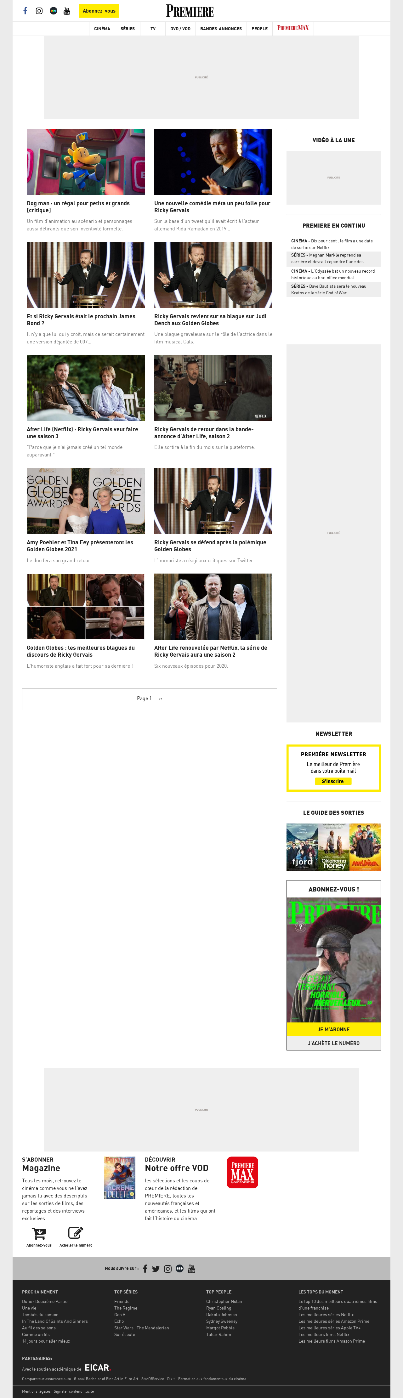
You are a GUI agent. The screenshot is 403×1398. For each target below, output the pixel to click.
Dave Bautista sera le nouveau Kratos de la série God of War (328, 289)
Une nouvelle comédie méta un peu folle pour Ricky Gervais (212, 206)
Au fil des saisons (39, 1327)
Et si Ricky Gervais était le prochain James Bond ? (81, 319)
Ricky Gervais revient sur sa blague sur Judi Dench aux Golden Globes (210, 319)
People (260, 28)
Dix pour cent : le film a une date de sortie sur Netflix (332, 244)
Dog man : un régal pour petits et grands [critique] (78, 206)
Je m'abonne (334, 1029)
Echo (119, 1321)
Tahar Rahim (218, 1334)
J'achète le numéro (334, 1043)
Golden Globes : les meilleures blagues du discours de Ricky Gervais (81, 651)
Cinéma (102, 28)
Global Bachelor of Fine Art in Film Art (106, 1378)
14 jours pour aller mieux (46, 1341)
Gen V (119, 1314)
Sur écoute (124, 1334)
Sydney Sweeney (221, 1321)
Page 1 (144, 698)
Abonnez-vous (99, 11)
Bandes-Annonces (221, 28)
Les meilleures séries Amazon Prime (333, 1321)
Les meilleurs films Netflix (323, 1334)
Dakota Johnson (221, 1314)
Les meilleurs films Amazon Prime (331, 1341)
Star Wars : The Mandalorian (141, 1327)
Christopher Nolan (224, 1301)
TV (153, 28)
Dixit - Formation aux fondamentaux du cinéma (206, 1378)
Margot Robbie (220, 1327)
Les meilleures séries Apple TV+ (329, 1327)
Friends (121, 1301)
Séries (128, 28)
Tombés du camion (40, 1314)
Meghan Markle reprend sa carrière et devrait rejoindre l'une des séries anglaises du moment (327, 259)
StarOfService (152, 1378)
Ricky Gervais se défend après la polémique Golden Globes (210, 545)
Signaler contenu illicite (74, 1391)
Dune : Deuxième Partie (44, 1301)
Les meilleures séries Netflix (326, 1314)
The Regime (125, 1307)
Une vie (29, 1307)
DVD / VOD (180, 28)
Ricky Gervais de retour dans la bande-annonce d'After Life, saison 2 (204, 432)
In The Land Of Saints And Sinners (55, 1321)
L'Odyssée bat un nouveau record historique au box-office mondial (333, 274)
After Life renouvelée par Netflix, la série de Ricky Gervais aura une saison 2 (210, 651)
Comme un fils (36, 1334)
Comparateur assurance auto (46, 1378)
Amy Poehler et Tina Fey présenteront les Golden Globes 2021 (80, 545)
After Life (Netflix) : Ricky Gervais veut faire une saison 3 (82, 432)
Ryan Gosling (218, 1307)
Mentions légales (36, 1391)
